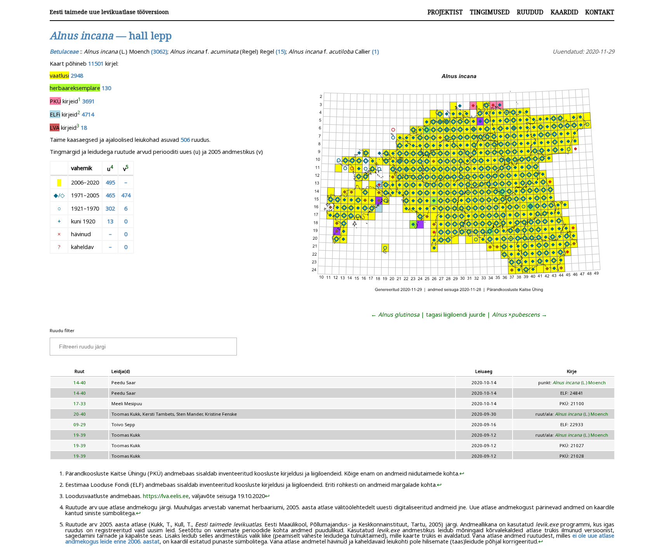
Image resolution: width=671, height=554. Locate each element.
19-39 (79, 435)
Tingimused (489, 12)
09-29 (79, 424)
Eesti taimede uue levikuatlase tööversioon (109, 12)
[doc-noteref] (79, 101)
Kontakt (599, 12)
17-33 (79, 403)
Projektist (445, 12)
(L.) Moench (579, 382)
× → (519, 314)
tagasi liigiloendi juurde (455, 314)
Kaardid (564, 12)
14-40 (79, 382)
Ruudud (530, 12)
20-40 (79, 414)
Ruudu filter (62, 330)
